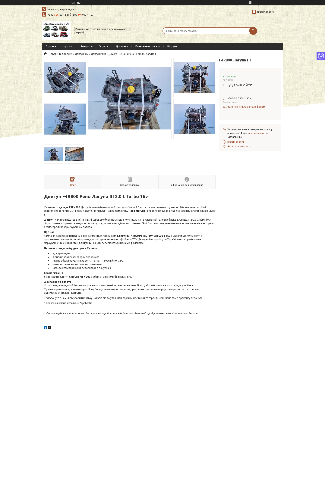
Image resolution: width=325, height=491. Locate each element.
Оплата (103, 46)
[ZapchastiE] (56, 30)
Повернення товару (147, 46)
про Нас (68, 46)
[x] (49, 328)
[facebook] (45, 328)
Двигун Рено (98, 53)
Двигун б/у (81, 53)
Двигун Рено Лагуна (121, 53)
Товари (85, 46)
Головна (51, 46)
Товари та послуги (60, 53)
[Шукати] (253, 31)
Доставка (122, 46)
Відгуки (172, 46)
